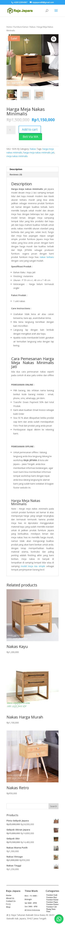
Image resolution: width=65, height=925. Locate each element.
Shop (8, 907)
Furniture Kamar (21, 26)
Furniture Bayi (51, 897)
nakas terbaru (47, 257)
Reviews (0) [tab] (16, 174)
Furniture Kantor (52, 904)
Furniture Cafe (51, 907)
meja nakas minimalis (17, 156)
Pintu (48, 911)
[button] (53, 39)
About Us (10, 898)
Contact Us (10, 901)
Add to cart (30, 129)
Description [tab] (16, 169)
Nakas (32, 26)
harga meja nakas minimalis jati (38, 152)
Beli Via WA (30, 137)
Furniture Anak (51, 895)
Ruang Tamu (50, 909)
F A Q (8, 904)
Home (9, 26)
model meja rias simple (33, 566)
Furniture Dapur (52, 902)
